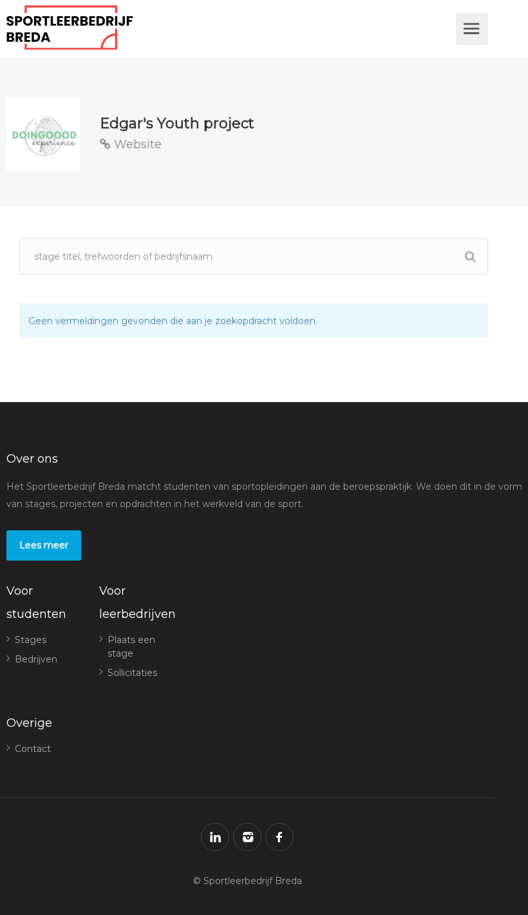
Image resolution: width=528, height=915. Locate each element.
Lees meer (43, 545)
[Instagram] (247, 837)
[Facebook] (279, 837)
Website (136, 144)
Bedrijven (36, 659)
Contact (33, 749)
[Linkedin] (215, 837)
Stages (30, 640)
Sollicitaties (132, 673)
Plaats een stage (131, 646)
